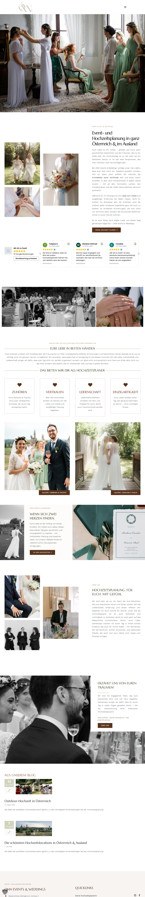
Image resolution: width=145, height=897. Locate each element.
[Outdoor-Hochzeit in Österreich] (34, 786)
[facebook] (139, 895)
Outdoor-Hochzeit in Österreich (28, 801)
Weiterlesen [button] (47, 264)
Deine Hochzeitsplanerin (86, 896)
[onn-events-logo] (25, 3)
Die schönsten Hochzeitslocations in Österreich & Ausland (46, 843)
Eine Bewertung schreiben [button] (26, 258)
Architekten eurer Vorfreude (105, 177)
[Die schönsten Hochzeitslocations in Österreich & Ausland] (34, 828)
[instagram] (135, 895)
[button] (138, 253)
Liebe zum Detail (129, 196)
